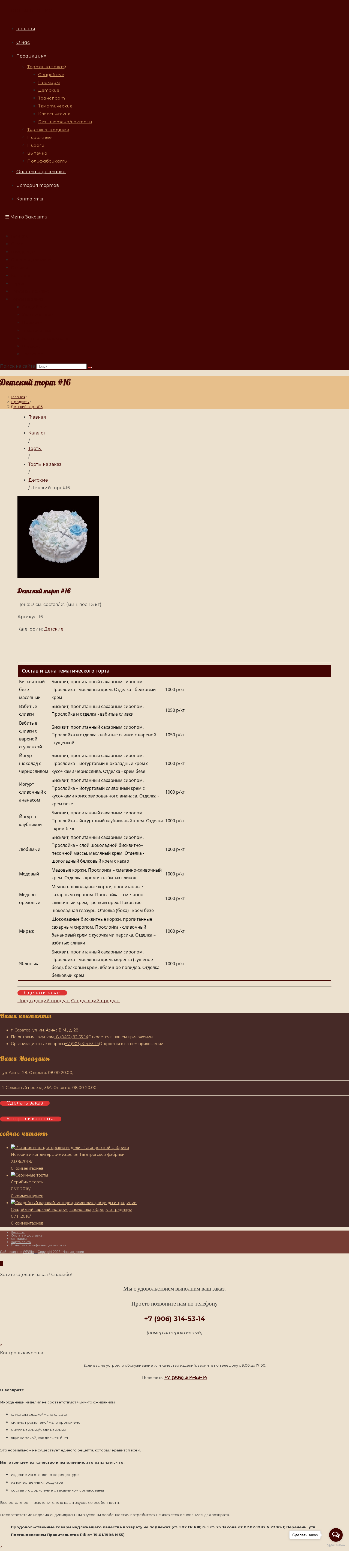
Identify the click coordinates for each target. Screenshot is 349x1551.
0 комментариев (27, 1168)
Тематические (37, 330)
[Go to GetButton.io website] (336, 1545)
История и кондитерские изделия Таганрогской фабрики (68, 1154)
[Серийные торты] (29, 1175)
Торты (17, 283)
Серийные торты (27, 1182)
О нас (17, 244)
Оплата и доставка (31, 259)
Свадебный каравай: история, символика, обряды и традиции (71, 1209)
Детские (31, 346)
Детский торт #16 (27, 406)
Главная (19, 236)
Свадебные (34, 307)
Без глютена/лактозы (45, 338)
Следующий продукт (95, 1000)
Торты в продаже (30, 291)
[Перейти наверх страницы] (1, 1263)
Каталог (18, 1232)
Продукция (23, 251)
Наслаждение (29, 10)
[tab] (174, 670)
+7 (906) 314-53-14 (174, 1319)
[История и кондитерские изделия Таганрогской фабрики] (70, 1147)
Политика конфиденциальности (39, 1245)
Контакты (21, 275)
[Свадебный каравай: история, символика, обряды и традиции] (74, 1202)
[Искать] (90, 367)
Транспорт (33, 353)
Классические (37, 314)
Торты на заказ (27, 299)
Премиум (32, 322)
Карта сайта (21, 1242)
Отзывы (19, 267)
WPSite (28, 1252)
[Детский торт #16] (58, 576)
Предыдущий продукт (43, 1000)
